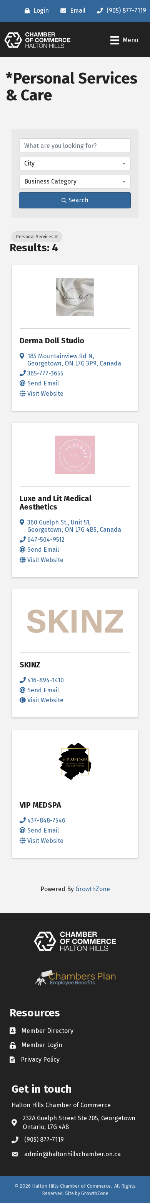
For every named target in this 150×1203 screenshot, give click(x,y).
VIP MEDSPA (40, 805)
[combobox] (75, 163)
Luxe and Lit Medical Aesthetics (56, 502)
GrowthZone (92, 889)
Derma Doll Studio (52, 340)
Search (78, 200)
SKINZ (30, 664)
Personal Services (34, 236)
